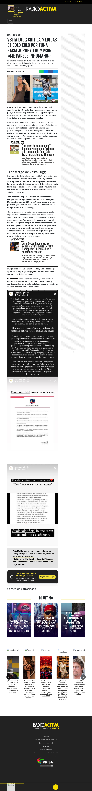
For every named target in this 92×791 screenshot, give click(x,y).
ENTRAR (67, 1)
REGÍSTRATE (79, 1)
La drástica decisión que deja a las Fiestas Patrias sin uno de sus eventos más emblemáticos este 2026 (46, 688)
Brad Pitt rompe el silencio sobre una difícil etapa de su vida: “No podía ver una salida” (79, 687)
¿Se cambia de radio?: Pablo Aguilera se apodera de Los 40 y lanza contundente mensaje (13, 686)
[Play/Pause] (55, 787)
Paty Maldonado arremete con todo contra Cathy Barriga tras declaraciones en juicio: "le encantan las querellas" (33, 554)
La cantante (12, 278)
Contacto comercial (46, 743)
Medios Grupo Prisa (46, 766)
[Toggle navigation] (10, 21)
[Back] (45, 787)
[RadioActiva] (41, 9)
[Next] (66, 787)
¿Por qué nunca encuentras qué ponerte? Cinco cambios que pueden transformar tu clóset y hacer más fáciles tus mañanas (62, 690)
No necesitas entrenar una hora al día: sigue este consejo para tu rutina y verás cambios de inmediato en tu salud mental (29, 689)
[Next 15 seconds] (61, 787)
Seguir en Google (47, 577)
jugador (33, 271)
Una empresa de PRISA (46, 760)
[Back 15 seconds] (50, 787)
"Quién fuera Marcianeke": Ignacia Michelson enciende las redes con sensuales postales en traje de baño (33, 562)
